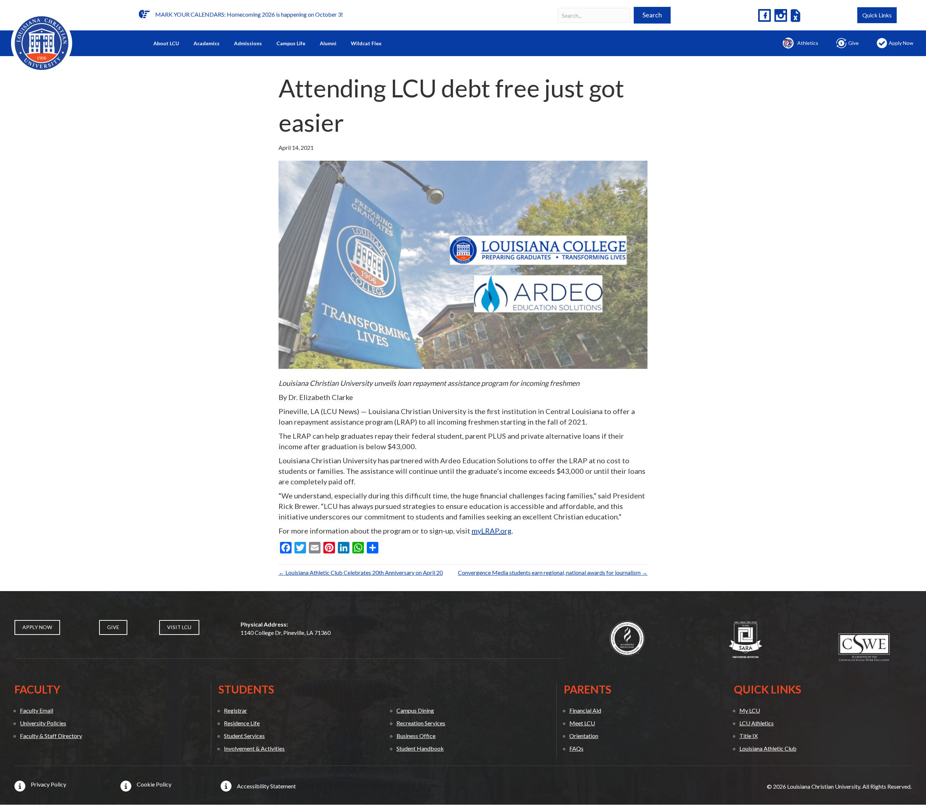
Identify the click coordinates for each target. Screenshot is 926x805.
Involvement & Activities (254, 748)
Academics (207, 43)
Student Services (244, 735)
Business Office (416, 735)
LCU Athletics (756, 723)
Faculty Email (36, 710)
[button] (652, 15)
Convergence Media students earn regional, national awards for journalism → (552, 572)
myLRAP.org (491, 530)
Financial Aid (585, 710)
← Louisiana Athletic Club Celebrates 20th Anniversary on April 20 (361, 572)
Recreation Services (420, 723)
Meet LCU (582, 723)
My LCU (749, 710)
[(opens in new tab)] (627, 637)
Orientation (583, 735)
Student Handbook (420, 748)
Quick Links (877, 15)
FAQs (576, 748)
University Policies (43, 723)
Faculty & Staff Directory (51, 735)
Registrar (235, 710)
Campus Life (290, 43)
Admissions (248, 43)
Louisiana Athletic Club (768, 748)
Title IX (748, 735)
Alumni (328, 43)
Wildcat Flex (366, 43)
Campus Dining (415, 710)
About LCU (166, 43)
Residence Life (242, 723)
